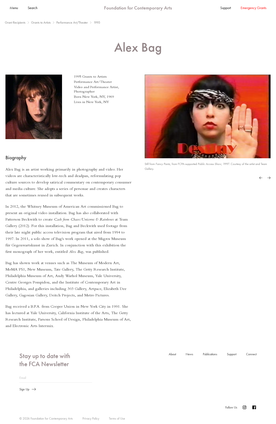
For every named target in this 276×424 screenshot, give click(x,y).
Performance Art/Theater (72, 23)
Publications (210, 354)
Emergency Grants (253, 8)
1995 (97, 23)
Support (225, 8)
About (172, 354)
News (189, 354)
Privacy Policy (90, 418)
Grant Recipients (15, 23)
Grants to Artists (41, 23)
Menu (14, 8)
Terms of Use (117, 418)
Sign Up (24, 389)
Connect (251, 354)
